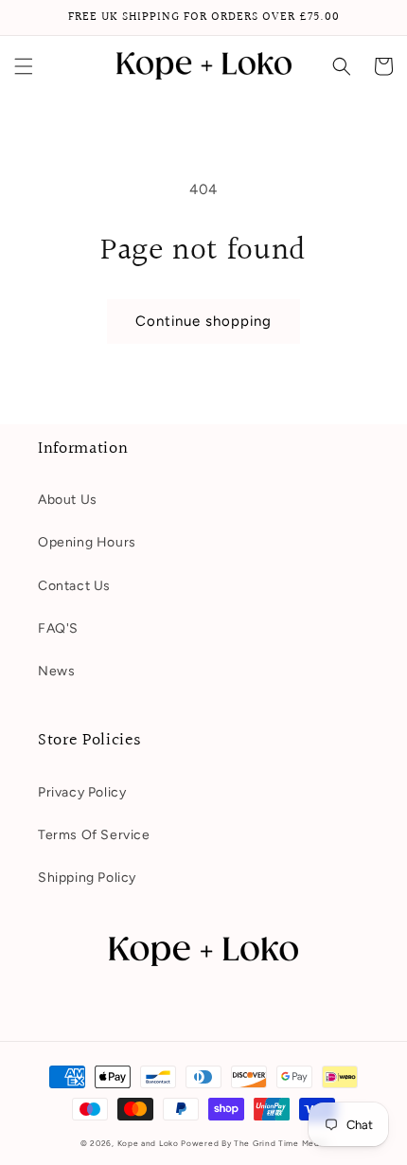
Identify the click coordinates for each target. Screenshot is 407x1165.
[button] (23, 66)
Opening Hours (87, 542)
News (56, 671)
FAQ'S (58, 628)
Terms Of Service (94, 835)
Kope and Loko (148, 1143)
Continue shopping (203, 321)
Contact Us (74, 586)
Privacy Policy (82, 792)
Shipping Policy (87, 877)
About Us (67, 500)
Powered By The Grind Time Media (254, 1143)
